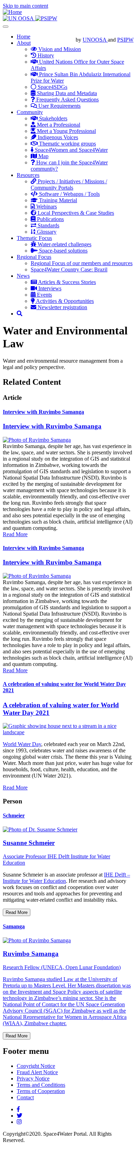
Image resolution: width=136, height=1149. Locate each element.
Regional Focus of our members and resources (82, 263)
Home (23, 37)
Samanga (14, 926)
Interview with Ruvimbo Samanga (43, 412)
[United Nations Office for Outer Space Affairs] (19, 18)
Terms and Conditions (41, 1085)
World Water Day (22, 744)
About (24, 43)
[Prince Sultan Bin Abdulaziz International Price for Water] (46, 18)
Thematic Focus (34, 238)
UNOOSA (95, 40)
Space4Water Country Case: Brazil (69, 269)
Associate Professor (25, 856)
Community (30, 112)
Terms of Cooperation (41, 1091)
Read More (15, 534)
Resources (28, 175)
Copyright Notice (36, 1066)
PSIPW (125, 40)
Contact (25, 1097)
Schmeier (14, 815)
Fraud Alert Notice (37, 1072)
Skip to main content (25, 6)
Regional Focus (34, 257)
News (23, 276)
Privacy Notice (33, 1078)
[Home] (12, 12)
